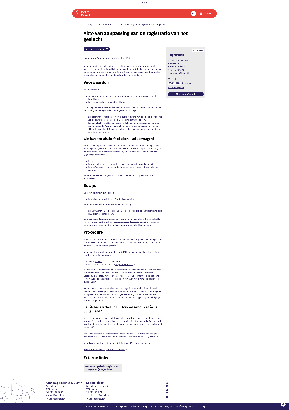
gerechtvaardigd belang (141, 167)
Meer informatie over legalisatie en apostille (104, 349)
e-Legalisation (150, 337)
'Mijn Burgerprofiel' (124, 264)
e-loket (98, 261)
